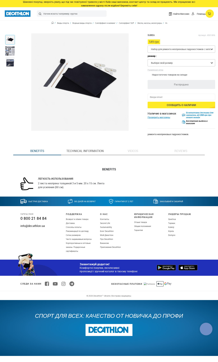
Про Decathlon (106, 239)
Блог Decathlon (107, 231)
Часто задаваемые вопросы (79, 239)
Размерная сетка (155, 70)
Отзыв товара (140, 222)
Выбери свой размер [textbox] (162, 62)
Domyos (171, 235)
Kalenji (171, 227)
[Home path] (53, 23)
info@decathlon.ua (32, 226)
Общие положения (142, 226)
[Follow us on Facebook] (47, 283)
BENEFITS (37, 151)
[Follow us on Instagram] (63, 283)
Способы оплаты (73, 227)
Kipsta (171, 231)
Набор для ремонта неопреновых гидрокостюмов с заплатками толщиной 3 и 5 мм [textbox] (183, 49)
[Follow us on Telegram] (71, 283)
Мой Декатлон (106, 235)
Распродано (181, 84)
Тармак (171, 223)
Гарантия (138, 230)
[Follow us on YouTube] (55, 283)
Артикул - (202, 35)
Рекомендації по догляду (77, 231)
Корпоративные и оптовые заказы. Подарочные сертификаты (78, 247)
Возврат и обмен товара (77, 219)
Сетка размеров (73, 235)
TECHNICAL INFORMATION (85, 151)
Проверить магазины (159, 117)
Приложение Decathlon (110, 247)
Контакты (104, 219)
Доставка (70, 223)
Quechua (172, 219)
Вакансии (104, 243)
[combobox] (72, 13)
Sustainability (106, 227)
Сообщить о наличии (181, 105)
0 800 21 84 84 (33, 218)
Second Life (105, 223)
